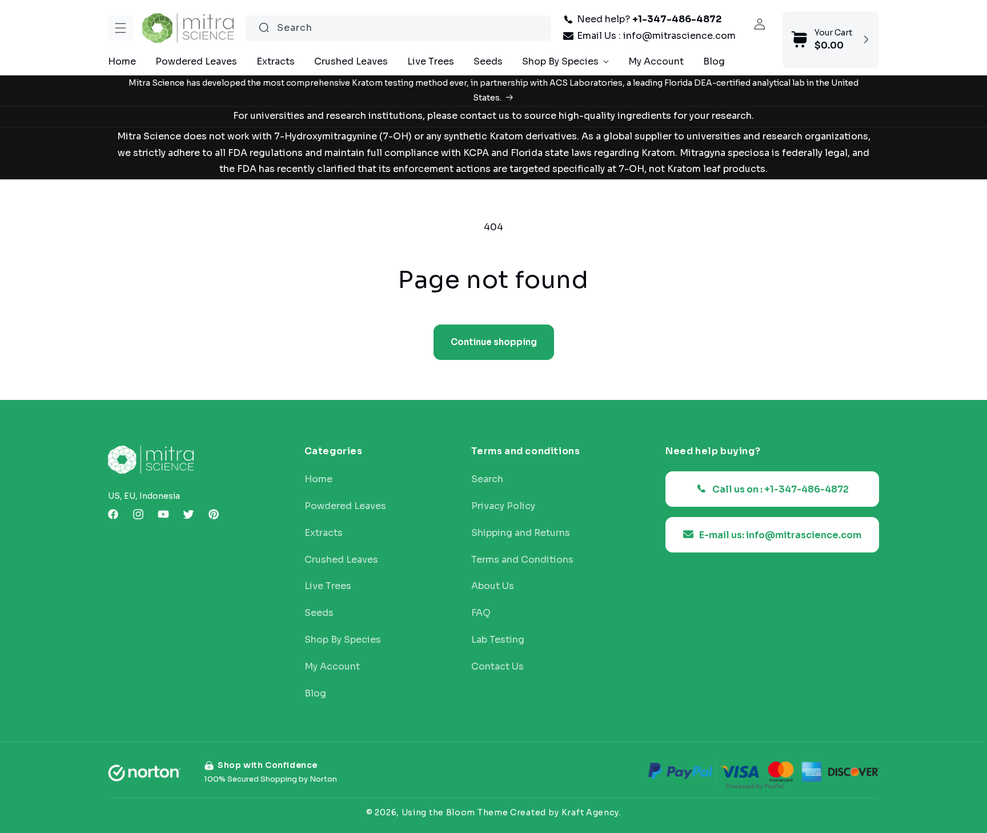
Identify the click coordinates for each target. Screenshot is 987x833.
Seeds (319, 612)
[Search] (263, 27)
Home (318, 478)
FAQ (481, 612)
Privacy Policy (503, 505)
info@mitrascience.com (679, 36)
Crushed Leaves (341, 559)
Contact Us (497, 666)
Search (487, 478)
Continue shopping (494, 342)
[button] (120, 28)
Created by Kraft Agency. (565, 812)
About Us (492, 586)
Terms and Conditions (522, 559)
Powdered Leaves (345, 505)
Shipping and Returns (520, 532)
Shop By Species (342, 639)
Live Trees (327, 586)
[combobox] (398, 28)
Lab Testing (497, 639)
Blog (315, 693)
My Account (332, 666)
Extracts (323, 532)
